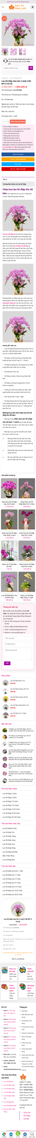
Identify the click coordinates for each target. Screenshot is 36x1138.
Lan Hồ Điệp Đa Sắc (9, 828)
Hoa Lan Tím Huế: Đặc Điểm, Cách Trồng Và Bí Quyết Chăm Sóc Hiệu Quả (20, 766)
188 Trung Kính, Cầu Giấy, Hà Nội (9, 1013)
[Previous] (5, 29)
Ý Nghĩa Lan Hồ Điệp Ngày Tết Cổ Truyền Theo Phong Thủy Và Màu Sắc (21, 730)
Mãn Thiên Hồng (8, 856)
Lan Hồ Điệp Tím (8, 832)
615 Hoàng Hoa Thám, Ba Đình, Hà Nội (10, 1039)
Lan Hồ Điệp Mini (8, 860)
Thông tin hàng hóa (28, 1033)
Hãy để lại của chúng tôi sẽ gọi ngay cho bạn (20, 61)
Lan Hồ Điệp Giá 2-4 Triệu (11, 879)
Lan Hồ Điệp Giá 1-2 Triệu (11, 875)
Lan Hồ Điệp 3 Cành (9, 798)
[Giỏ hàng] (32, 7)
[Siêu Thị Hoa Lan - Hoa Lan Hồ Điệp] (18, 7)
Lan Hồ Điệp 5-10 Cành (10, 805)
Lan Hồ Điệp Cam (8, 844)
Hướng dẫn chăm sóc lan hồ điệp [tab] (14, 184)
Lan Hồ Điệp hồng (9, 1089)
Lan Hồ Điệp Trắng (9, 836)
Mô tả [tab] (5, 179)
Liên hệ (24, 1070)
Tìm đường (4, 1136)
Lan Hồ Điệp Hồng (8, 848)
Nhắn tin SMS (32, 1136)
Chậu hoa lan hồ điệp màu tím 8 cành (9, 503)
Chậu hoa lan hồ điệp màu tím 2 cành (26, 534)
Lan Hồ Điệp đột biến (10, 1105)
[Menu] (3, 7)
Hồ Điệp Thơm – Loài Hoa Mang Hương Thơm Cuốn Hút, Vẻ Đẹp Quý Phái (20, 773)
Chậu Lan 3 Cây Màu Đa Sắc (9, 565)
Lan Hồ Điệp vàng (9, 1092)
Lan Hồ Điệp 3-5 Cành (10, 801)
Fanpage (5, 147)
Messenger (25, 1136)
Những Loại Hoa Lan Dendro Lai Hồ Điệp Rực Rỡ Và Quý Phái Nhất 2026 (20, 758)
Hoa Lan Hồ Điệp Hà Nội (26, 1115)
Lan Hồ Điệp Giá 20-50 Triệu (12, 895)
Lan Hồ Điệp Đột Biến (10, 852)
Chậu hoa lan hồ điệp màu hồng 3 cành (9, 534)
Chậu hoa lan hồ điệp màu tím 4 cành (26, 565)
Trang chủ (5, 78)
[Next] (31, 29)
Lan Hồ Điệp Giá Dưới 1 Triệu (12, 871)
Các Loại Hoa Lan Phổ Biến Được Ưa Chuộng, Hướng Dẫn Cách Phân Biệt (21, 780)
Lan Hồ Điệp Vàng (8, 840)
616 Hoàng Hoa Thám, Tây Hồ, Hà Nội (10, 1048)
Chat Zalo (11, 1136)
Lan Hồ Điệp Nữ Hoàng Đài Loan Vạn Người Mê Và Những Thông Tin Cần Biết (21, 752)
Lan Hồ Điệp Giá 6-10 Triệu (11, 887)
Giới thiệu (25, 1011)
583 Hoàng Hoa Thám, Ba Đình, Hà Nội (10, 1021)
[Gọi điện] (18, 1134)
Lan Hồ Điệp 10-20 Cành (11, 809)
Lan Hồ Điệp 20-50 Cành (11, 813)
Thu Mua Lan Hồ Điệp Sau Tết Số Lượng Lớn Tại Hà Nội (20, 736)
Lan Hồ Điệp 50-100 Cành (11, 817)
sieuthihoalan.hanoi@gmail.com (20, 1130)
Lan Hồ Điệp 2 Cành (9, 794)
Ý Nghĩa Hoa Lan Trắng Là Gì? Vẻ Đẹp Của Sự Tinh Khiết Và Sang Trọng (20, 744)
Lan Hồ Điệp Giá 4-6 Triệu (11, 883)
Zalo (13, 147)
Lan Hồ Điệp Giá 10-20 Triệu (12, 891)
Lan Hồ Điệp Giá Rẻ (16, 78)
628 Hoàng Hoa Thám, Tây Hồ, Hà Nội (10, 1030)
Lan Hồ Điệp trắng (9, 1085)
